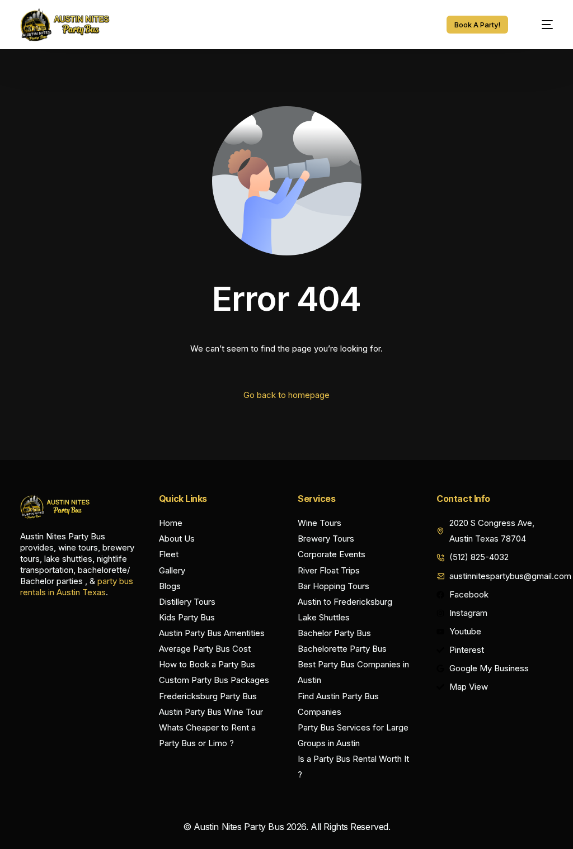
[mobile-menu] (540, 24)
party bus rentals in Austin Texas (76, 586)
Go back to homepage (286, 395)
